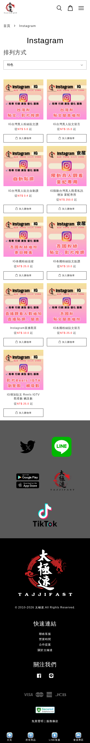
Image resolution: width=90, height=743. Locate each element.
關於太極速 (45, 650)
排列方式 (15, 52)
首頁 (6, 26)
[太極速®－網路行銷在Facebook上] (39, 678)
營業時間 (45, 639)
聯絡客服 (45, 634)
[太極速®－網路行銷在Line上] (51, 678)
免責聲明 (38, 721)
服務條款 (52, 721)
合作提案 (45, 644)
